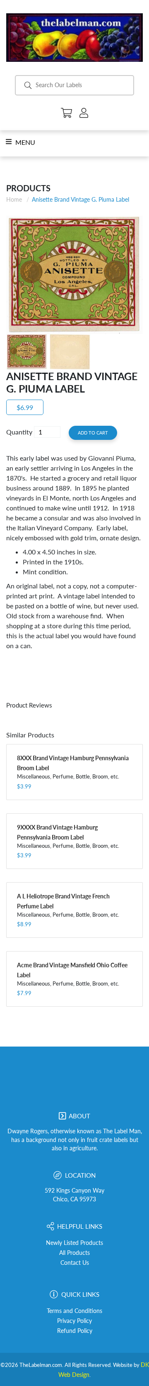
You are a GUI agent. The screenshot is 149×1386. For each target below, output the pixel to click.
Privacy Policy (74, 1321)
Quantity (19, 432)
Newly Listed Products (74, 1243)
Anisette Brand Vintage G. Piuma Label (80, 199)
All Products (74, 1252)
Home (14, 199)
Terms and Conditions (74, 1311)
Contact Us (74, 1262)
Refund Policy (74, 1330)
